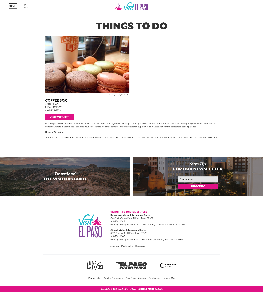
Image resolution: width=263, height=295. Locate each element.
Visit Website (59, 117)
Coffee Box (56, 100)
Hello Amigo (147, 289)
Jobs (112, 245)
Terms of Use (168, 278)
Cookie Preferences (113, 278)
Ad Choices (154, 278)
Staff (118, 245)
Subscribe (197, 186)
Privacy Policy (95, 278)
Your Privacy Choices (136, 278)
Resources (140, 245)
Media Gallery (128, 245)
